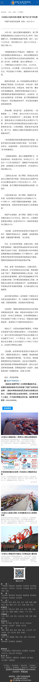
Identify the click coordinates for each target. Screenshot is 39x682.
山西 (3, 612)
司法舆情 (12, 598)
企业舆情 (19, 598)
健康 (34, 602)
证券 (11, 630)
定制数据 (19, 641)
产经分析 (19, 588)
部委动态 (12, 586)
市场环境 (26, 586)
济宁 (30, 612)
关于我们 (6, 665)
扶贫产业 (5, 653)
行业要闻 (5, 602)
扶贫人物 (12, 653)
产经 (7, 637)
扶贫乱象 (19, 653)
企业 (3, 616)
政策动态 (5, 588)
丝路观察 (5, 625)
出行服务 (5, 660)
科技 (18, 632)
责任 (15, 616)
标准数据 (12, 641)
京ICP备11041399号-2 (20, 678)
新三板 (13, 632)
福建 (11, 612)
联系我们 (33, 665)
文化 (22, 602)
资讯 (3, 637)
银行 (23, 630)
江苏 (25, 609)
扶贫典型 (32, 651)
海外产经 (33, 588)
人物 (11, 616)
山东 (21, 609)
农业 (18, 602)
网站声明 (24, 665)
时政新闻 (19, 586)
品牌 (3, 619)
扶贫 (7, 591)
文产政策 (9, 623)
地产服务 (30, 658)
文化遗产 (12, 625)
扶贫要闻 (25, 651)
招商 (17, 609)
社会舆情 (5, 595)
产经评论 (12, 588)
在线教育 (23, 658)
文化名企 (29, 623)
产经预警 (26, 588)
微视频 (12, 637)
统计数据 (33, 586)
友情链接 (16, 667)
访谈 (21, 637)
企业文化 (21, 616)
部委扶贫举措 (16, 651)
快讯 (3, 591)
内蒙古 (16, 612)
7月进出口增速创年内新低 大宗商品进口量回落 (19, 554)
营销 (26, 616)
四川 (7, 612)
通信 (7, 605)
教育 (14, 602)
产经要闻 (20, 12)
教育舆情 (12, 595)
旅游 (10, 602)
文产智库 (16, 623)
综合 (31, 605)
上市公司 (29, 630)
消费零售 (16, 658)
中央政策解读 (6, 651)
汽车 (8, 632)
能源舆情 (26, 595)
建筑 (11, 605)
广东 (26, 612)
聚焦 (3, 630)
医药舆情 (33, 595)
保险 (19, 630)
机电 (27, 605)
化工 (19, 605)
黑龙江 (22, 612)
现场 (16, 637)
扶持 (30, 616)
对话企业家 (31, 637)
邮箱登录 (25, 667)
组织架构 (15, 665)
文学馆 (23, 625)
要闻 (3, 623)
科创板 (4, 632)
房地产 (23, 632)
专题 (25, 637)
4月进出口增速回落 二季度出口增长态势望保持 (19, 437)
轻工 (15, 605)
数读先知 (5, 641)
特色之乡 (12, 609)
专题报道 (12, 660)
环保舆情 (5, 598)
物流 (3, 605)
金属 (23, 605)
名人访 (22, 623)
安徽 (29, 609)
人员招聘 (7, 667)
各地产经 (5, 609)
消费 (26, 602)
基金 (15, 630)
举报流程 (24, 672)
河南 (33, 609)
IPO (34, 630)
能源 (30, 602)
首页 (9, 12)
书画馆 (18, 625)
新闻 (14, 12)
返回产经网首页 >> (14, 381)
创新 (34, 616)
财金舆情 (19, 595)
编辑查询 (33, 667)
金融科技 (9, 658)
